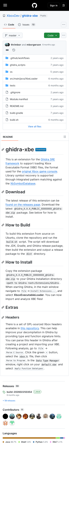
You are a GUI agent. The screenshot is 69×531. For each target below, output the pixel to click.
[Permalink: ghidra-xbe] (3, 149)
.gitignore (15, 92)
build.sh (14, 119)
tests (12, 85)
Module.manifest (19, 99)
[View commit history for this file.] (14, 50)
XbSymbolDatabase (22, 183)
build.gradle (16, 112)
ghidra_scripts (17, 64)
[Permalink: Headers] (3, 317)
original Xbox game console (39, 171)
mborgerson (34, 44)
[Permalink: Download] (3, 191)
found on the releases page (23, 204)
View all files (34, 126)
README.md (16, 106)
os (11, 71)
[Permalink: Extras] (3, 307)
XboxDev (13, 15)
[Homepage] (34, 5)
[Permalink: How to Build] (3, 225)
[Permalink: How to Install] (3, 262)
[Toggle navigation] (5, 5)
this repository (30, 328)
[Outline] (64, 136)
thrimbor (16, 44)
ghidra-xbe (30, 15)
